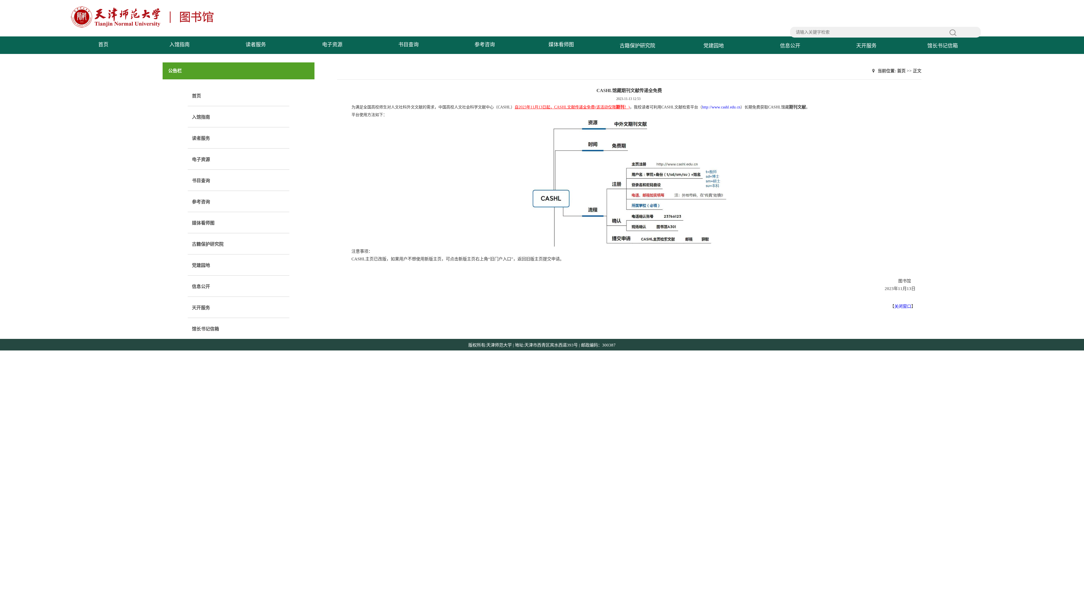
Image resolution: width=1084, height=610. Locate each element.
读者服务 (256, 44)
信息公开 (790, 46)
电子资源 (332, 44)
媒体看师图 (561, 44)
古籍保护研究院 (637, 46)
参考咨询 (485, 44)
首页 (103, 44)
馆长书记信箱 (942, 46)
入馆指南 (179, 44)
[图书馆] (144, 27)
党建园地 (713, 46)
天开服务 (866, 46)
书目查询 (408, 44)
